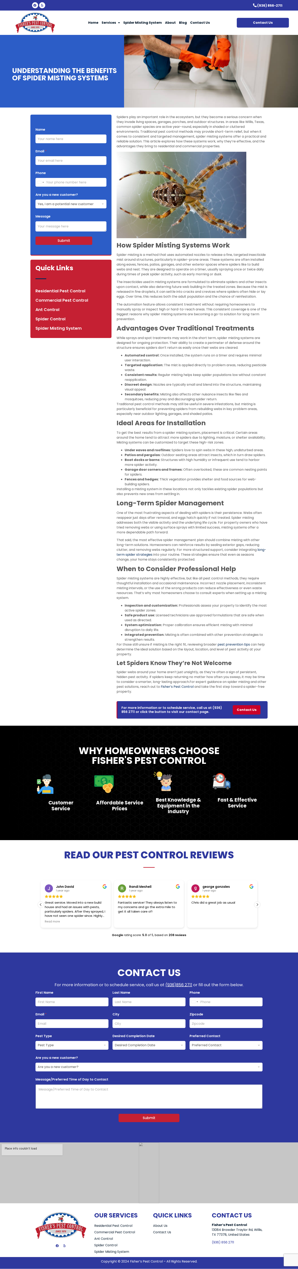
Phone (40, 173)
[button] (257, 905)
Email (41, 151)
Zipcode (196, 1014)
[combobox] (40, 182)
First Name (44, 993)
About (170, 22)
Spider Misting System (142, 22)
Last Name (121, 993)
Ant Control (47, 309)
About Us (160, 1225)
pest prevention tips (233, 644)
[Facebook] (35, 5)
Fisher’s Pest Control (177, 686)
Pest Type (43, 1036)
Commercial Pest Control (61, 300)
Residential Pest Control (60, 291)
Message (42, 216)
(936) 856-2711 (269, 5)
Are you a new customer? (56, 195)
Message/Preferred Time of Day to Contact (71, 1079)
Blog (183, 22)
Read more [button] (52, 921)
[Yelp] (42, 5)
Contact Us (200, 22)
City (116, 1014)
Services (109, 22)
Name (40, 129)
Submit (64, 240)
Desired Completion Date (134, 1036)
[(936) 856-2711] (255, 5)
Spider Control (50, 319)
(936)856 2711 (178, 985)
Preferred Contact (205, 1036)
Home (93, 22)
